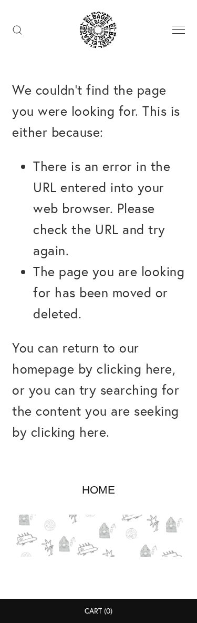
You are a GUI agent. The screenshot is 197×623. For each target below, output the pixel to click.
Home (98, 490)
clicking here (134, 368)
